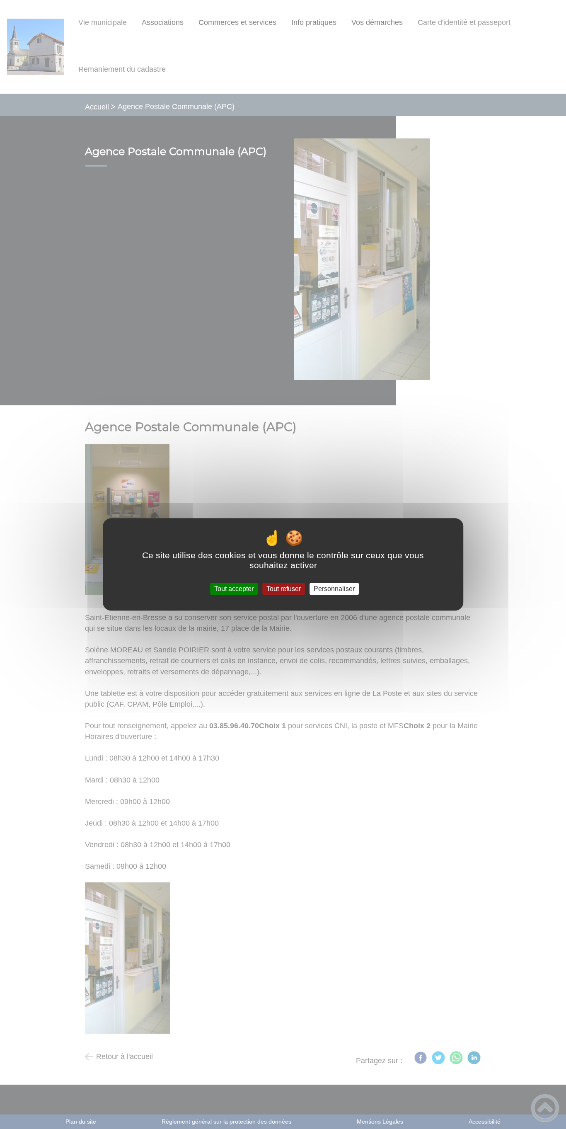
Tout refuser (283, 588)
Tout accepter (234, 588)
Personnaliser (334, 588)
